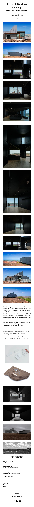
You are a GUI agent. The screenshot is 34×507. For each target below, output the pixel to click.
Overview (5, 483)
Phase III (5, 486)
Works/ (14, 496)
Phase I (5, 485)
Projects (19, 496)
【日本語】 (17, 19)
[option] (17, 355)
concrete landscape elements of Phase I (21, 313)
